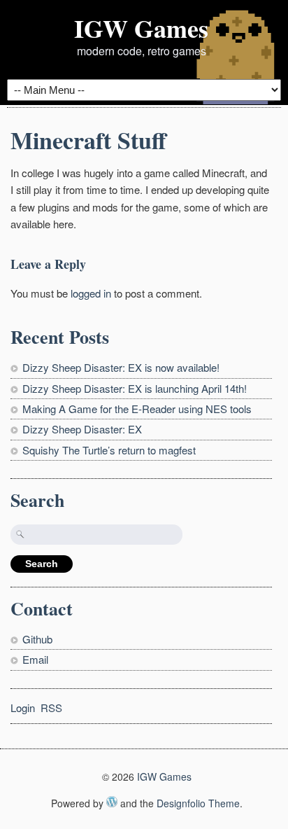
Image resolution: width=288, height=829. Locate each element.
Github (37, 639)
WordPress (111, 801)
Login (22, 707)
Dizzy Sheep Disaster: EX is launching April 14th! (134, 388)
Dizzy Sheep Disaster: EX (82, 429)
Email (35, 659)
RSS (51, 707)
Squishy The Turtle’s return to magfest (109, 450)
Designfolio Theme (198, 803)
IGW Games (141, 28)
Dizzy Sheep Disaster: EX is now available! (120, 367)
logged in (91, 293)
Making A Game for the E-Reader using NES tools (137, 408)
